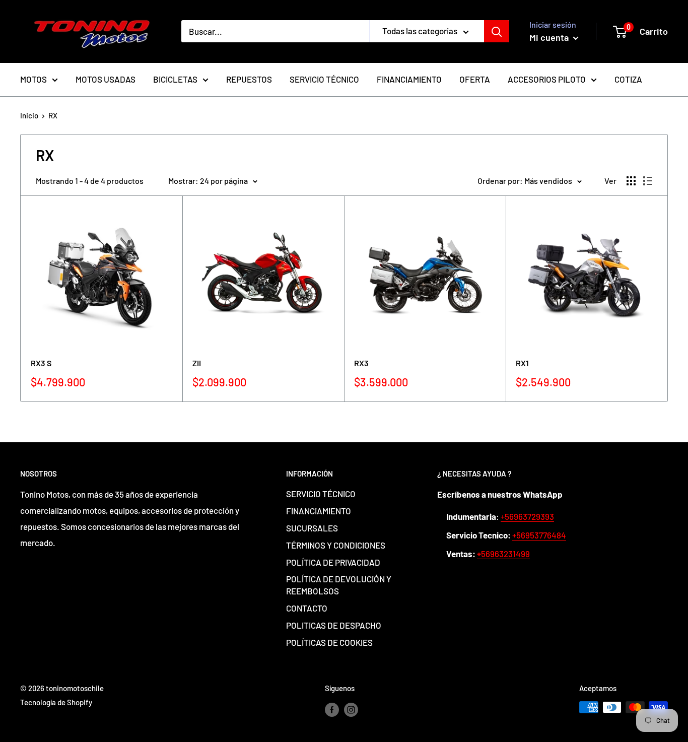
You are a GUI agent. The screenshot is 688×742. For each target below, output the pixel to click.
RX (52, 115)
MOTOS (33, 79)
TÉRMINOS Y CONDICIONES (335, 545)
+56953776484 (539, 535)
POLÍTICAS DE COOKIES (329, 642)
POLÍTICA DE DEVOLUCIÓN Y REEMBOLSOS (338, 585)
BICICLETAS (175, 79)
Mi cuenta (550, 37)
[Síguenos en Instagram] (351, 708)
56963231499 (503, 554)
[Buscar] (496, 31)
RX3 (361, 363)
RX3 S (41, 363)
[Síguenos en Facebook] (332, 708)
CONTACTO (306, 608)
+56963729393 (527, 516)
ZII (196, 363)
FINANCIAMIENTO (409, 79)
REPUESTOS (249, 79)
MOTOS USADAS (105, 79)
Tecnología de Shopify (56, 702)
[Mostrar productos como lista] (647, 180)
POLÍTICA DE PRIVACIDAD (333, 562)
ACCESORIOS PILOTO (547, 79)
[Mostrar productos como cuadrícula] (631, 180)
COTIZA (628, 79)
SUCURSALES (312, 528)
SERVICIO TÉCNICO (324, 79)
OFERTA (474, 79)
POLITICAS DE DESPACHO (333, 625)
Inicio (29, 115)
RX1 (522, 363)
